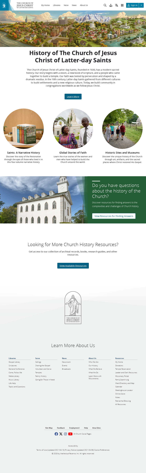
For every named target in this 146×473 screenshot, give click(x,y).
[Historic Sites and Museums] (122, 129)
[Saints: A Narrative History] (23, 129)
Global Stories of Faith (73, 152)
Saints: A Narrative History (23, 152)
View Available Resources (73, 265)
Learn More (73, 96)
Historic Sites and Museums (122, 152)
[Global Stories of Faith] (73, 129)
